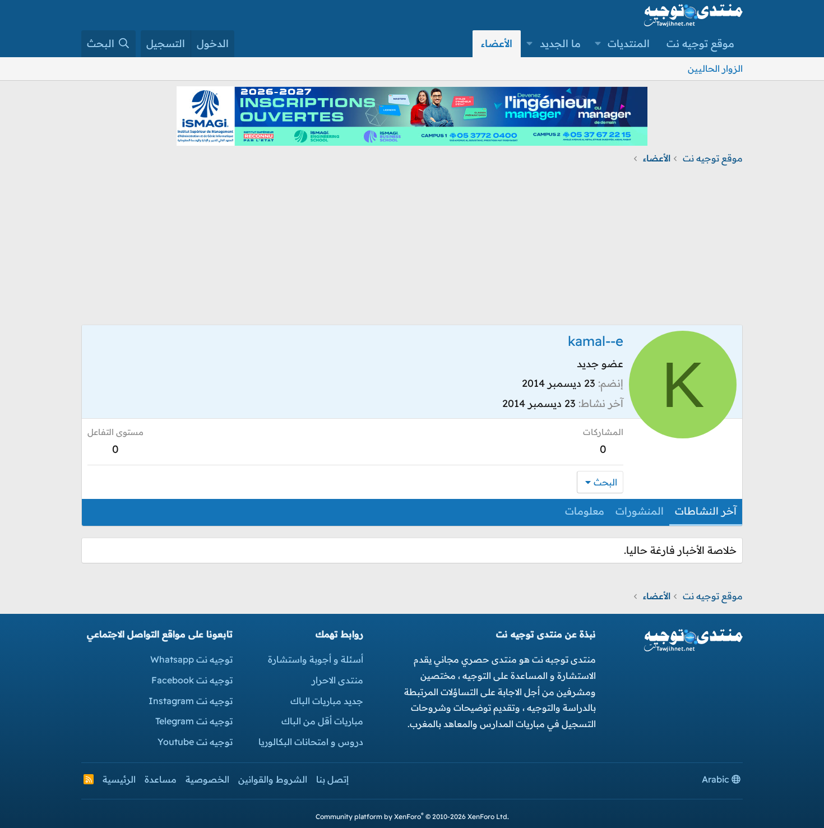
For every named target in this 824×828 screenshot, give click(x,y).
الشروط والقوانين (272, 779)
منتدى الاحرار (337, 680)
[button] (598, 43)
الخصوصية (207, 779)
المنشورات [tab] (639, 511)
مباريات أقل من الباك (322, 721)
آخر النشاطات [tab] (706, 511)
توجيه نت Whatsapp (191, 659)
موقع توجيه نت (700, 43)
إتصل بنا (332, 779)
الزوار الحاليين (715, 68)
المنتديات (629, 43)
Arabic (717, 779)
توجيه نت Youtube (195, 741)
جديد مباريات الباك (326, 700)
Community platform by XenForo (412, 816)
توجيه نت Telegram (194, 721)
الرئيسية (119, 779)
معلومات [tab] (584, 511)
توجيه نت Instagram (191, 700)
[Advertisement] (412, 246)
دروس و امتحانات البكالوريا (310, 741)
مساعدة (161, 779)
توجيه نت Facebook (192, 680)
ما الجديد (560, 43)
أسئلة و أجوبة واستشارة (315, 659)
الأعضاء (496, 43)
